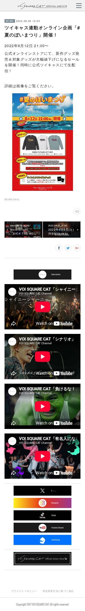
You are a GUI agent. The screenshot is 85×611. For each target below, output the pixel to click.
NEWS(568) (12, 199)
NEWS (10, 21)
